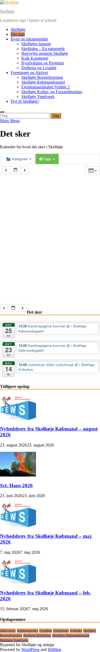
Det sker (18, 34)
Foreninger (61, 631)
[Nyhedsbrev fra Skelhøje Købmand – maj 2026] (18, 525)
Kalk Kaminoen (34, 58)
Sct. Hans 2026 (16, 485)
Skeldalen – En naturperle (43, 48)
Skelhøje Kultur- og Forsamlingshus (51, 91)
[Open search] (2, 112)
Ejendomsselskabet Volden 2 (45, 87)
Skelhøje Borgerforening (42, 77)
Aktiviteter (8, 631)
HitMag (54, 649)
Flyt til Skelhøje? (25, 101)
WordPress (30, 649)
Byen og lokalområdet (29, 39)
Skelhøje (7, 11)
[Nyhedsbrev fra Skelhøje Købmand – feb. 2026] (18, 582)
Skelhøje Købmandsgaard (43, 82)
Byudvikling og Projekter (42, 63)
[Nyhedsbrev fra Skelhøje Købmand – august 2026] (18, 418)
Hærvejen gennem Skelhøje (44, 53)
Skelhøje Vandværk (37, 96)
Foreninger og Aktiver (29, 72)
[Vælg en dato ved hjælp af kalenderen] (15, 170)
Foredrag (45, 631)
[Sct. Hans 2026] (18, 475)
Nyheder (76, 631)
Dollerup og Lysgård (38, 67)
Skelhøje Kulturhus (37, 635)
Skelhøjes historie (36, 44)
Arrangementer (27, 631)
